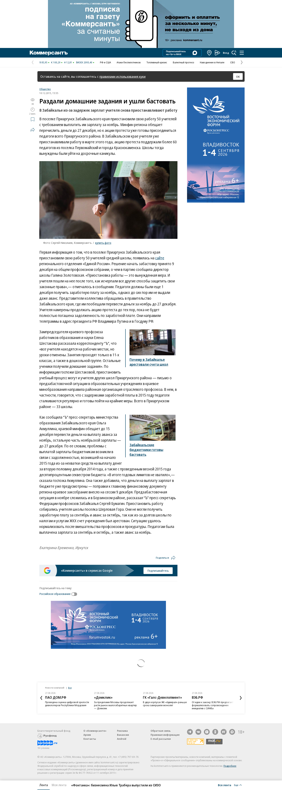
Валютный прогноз (183, 62)
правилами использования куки (122, 76)
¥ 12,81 (68, 62)
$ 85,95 (43, 62)
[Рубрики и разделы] (242, 53)
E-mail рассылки (161, 739)
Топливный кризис (156, 62)
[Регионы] (209, 53)
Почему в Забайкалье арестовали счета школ (148, 362)
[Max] (232, 732)
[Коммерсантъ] (49, 52)
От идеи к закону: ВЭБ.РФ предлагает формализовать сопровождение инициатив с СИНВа (212, 705)
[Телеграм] (190, 732)
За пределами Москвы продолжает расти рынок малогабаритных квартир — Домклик (115, 705)
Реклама (122, 730)
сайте (159, 258)
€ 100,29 (55, 62)
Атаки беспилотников (129, 62)
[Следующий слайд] (241, 698)
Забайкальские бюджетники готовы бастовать (146, 450)
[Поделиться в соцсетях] (32, 129)
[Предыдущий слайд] (41, 698)
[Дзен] (207, 732)
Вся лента (224, 785)
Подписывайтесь (158, 570)
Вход (226, 52)
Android (121, 739)
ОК (238, 76)
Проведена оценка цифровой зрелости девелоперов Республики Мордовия (67, 703)
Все (70, 687)
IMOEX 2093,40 (84, 62)
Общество (45, 89)
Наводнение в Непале (212, 62)
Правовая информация (165, 734)
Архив (87, 734)
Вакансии (123, 734)
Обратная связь (161, 730)
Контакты (89, 739)
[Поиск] (234, 53)
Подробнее (229, 766)
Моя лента (59, 785)
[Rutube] (224, 732)
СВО (232, 62)
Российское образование (55, 594)
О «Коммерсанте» (94, 730)
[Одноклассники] (215, 732)
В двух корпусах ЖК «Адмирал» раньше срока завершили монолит (165, 703)
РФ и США (105, 62)
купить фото (103, 243)
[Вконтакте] (198, 732)
